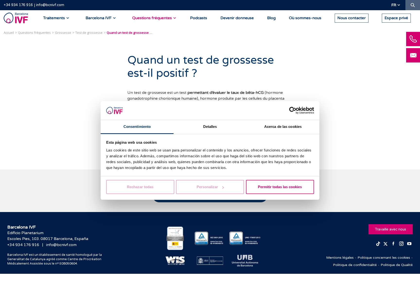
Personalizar (207, 187)
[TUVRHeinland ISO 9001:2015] (210, 238)
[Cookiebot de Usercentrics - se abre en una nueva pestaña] (292, 110)
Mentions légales (340, 258)
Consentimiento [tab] (137, 126)
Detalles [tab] (210, 126)
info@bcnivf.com (50, 5)
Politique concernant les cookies (384, 258)
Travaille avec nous (390, 229)
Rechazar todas (140, 187)
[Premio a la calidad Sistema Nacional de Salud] (175, 238)
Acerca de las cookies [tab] (283, 126)
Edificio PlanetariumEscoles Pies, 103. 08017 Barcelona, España (47, 235)
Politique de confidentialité (355, 265)
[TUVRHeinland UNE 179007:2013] (245, 238)
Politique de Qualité (397, 265)
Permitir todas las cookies (280, 187)
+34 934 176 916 (18, 5)
